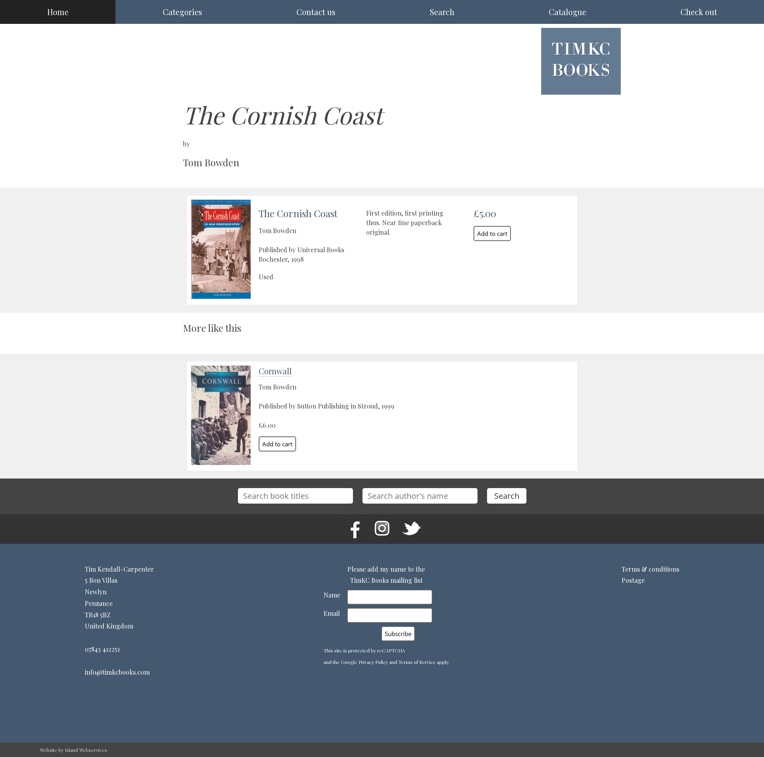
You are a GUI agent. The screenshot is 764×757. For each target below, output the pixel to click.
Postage (633, 580)
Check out (698, 11)
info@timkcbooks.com (117, 672)
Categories (182, 11)
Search (442, 11)
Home (57, 11)
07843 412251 (102, 649)
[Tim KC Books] (581, 82)
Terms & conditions (650, 569)
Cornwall (275, 371)
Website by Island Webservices (73, 750)
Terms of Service (417, 662)
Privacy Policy (373, 662)
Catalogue (567, 11)
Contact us (315, 11)
